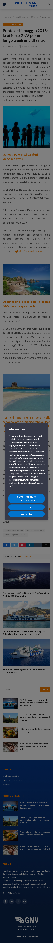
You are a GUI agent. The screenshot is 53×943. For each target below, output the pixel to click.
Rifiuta (26, 507)
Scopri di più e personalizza (26, 498)
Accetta (26, 514)
